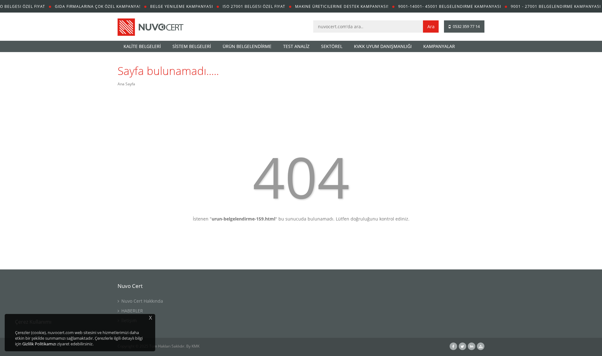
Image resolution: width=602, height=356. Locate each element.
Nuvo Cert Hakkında (141, 301)
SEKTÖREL (331, 46)
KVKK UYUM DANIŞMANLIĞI (383, 46)
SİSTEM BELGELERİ (191, 46)
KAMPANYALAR (439, 46)
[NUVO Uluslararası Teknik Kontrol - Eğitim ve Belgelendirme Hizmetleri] (150, 28)
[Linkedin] (471, 346)
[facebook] (453, 346)
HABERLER (131, 311)
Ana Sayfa (126, 84)
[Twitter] (462, 346)
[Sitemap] (481, 346)
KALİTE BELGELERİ (142, 46)
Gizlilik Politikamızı (39, 344)
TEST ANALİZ (296, 46)
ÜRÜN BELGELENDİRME (247, 46)
